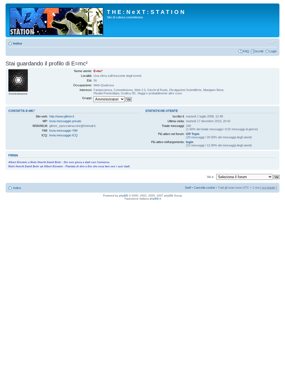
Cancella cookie (204, 187)
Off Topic (193, 134)
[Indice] (57, 20)
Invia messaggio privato (65, 121)
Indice (17, 43)
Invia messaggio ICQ (63, 135)
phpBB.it (155, 198)
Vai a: (210, 176)
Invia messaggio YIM (63, 130)
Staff (188, 187)
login (189, 142)
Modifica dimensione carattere (273, 42)
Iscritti (259, 51)
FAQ (246, 51)
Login (273, 51)
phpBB (123, 195)
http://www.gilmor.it (61, 116)
